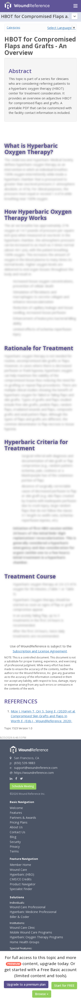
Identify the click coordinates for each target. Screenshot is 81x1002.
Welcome (16, 808)
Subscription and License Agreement (40, 651)
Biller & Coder (19, 917)
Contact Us (17, 832)
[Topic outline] (74, 16)
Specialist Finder (21, 889)
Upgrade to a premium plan (26, 984)
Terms (14, 851)
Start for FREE (64, 985)
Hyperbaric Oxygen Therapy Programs (36, 937)
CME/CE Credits (21, 879)
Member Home (20, 865)
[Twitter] (21, 778)
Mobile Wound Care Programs (31, 932)
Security (15, 842)
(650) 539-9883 (24, 763)
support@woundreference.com (35, 768)
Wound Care (18, 870)
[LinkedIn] (11, 778)
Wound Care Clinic (22, 928)
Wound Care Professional (27, 907)
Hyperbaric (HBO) (22, 874)
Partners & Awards (23, 818)
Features (16, 813)
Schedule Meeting (23, 786)
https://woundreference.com (34, 773)
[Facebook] (16, 778)
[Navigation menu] (75, 6)
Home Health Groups (24, 942)
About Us (16, 827)
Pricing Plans (18, 822)
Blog (13, 837)
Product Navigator (22, 884)
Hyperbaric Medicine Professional (33, 912)
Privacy (15, 846)
